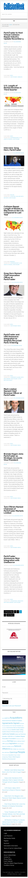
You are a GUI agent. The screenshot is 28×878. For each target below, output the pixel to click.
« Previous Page (9, 611)
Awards (13, 729)
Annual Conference (6, 725)
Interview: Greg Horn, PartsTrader (12, 149)
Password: (5, 692)
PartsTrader (14, 77)
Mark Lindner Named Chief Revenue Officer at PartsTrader (13, 392)
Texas (10, 757)
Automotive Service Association (15, 727)
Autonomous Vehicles (6, 729)
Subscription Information (11, 845)
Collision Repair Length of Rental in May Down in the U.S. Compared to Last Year (14, 210)
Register (6, 841)
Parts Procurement (9, 602)
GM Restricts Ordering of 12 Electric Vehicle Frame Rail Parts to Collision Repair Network (13, 822)
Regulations (11, 755)
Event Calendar (8, 861)
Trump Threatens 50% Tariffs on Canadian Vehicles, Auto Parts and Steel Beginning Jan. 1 (13, 814)
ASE (11, 725)
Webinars (19, 77)
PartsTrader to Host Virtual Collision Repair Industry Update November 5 (13, 36)
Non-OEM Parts (19, 196)
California (5, 734)
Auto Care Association (16, 725)
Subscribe (5, 705)
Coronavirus (18, 738)
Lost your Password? (15, 705)
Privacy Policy (8, 859)
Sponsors (6, 843)
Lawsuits (7, 743)
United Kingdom (16, 757)
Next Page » (10, 615)
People (19, 325)
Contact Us (7, 857)
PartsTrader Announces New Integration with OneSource (12, 559)
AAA (3, 718)
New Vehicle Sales (20, 749)
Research (12, 261)
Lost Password (8, 836)
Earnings (10, 741)
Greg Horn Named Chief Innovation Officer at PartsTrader (13, 276)
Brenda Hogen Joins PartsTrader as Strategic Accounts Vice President (13, 457)
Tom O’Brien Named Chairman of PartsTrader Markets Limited (14, 510)
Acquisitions (16, 717)
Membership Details (9, 838)
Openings (13, 752)
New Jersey (13, 749)
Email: (4, 687)
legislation (13, 743)
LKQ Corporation (20, 743)
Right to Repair (17, 755)
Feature (12, 194)
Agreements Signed (15, 377)
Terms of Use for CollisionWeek (13, 848)
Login (5, 833)
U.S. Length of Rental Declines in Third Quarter (12, 88)
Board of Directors (11, 731)
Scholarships (5, 757)
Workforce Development (8, 759)
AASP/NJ (6, 718)
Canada (11, 734)
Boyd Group (19, 731)
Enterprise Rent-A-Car (16, 137)
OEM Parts (6, 197)
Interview (13, 196)
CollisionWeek (14, 6)
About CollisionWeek (10, 855)
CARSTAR (10, 736)
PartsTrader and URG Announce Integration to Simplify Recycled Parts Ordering (12, 338)
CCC (14, 736)
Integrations (14, 601)
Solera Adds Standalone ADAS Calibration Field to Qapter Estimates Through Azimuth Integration (12, 780)
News (11, 75)
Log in (19, 874)
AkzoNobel (22, 723)
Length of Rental (8, 139)
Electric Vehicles (17, 741)
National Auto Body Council (8, 746)
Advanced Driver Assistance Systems (12, 720)
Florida (22, 741)
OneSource (20, 601)
